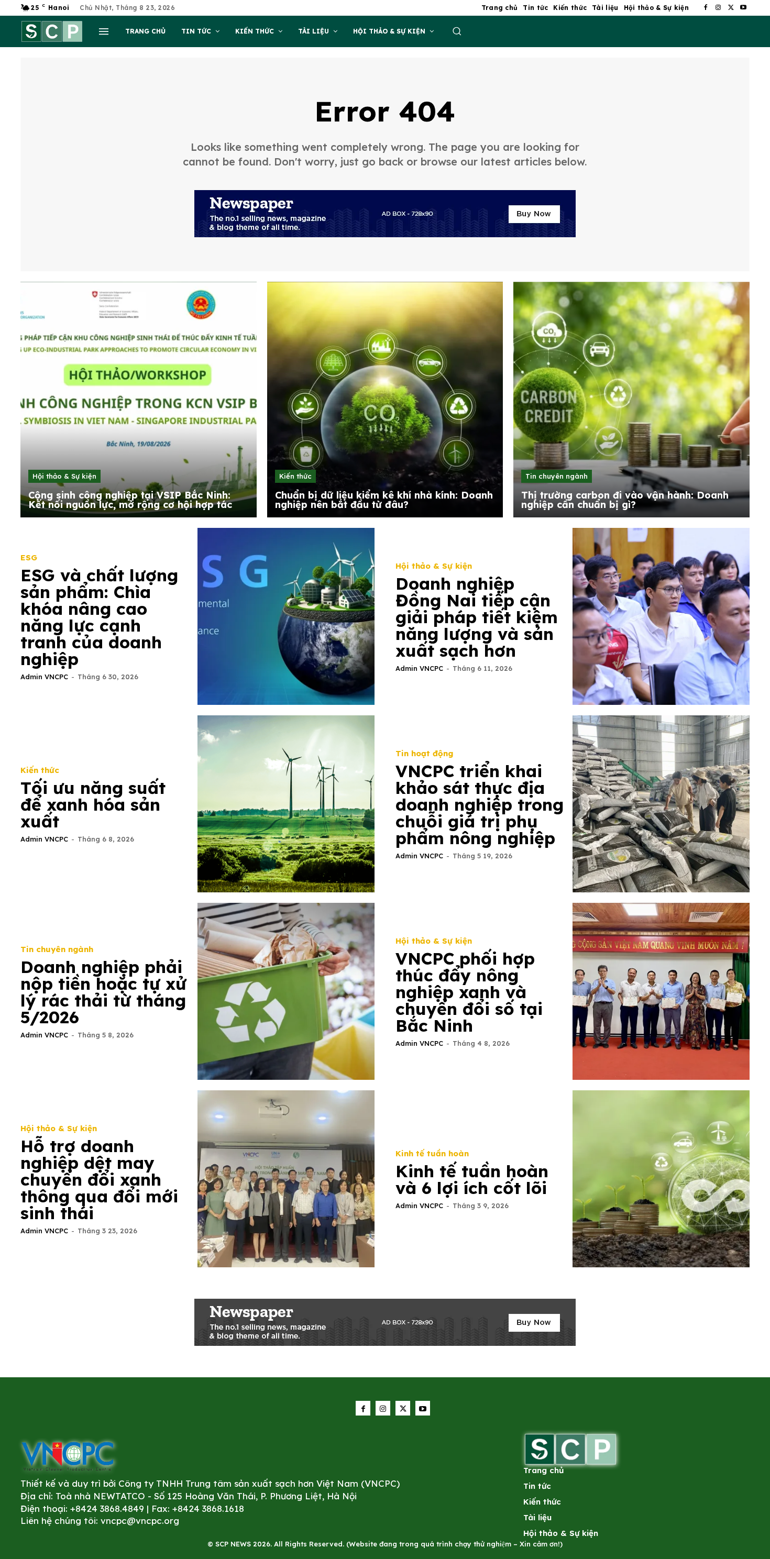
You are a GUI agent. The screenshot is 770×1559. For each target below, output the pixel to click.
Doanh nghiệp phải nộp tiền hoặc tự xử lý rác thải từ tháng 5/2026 (103, 991)
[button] (456, 31)
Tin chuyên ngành (556, 476)
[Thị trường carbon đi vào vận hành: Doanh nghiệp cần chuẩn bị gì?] (631, 400)
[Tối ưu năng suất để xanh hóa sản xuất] (286, 803)
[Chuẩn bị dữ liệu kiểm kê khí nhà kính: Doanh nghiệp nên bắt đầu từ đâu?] (385, 400)
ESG (28, 557)
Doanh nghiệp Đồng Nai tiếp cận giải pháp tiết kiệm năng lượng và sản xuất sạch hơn (476, 617)
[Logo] (67, 1455)
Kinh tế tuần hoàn (432, 1153)
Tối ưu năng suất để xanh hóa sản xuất (93, 804)
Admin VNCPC (44, 676)
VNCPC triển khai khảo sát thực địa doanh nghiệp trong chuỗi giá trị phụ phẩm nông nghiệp (479, 804)
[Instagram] (718, 8)
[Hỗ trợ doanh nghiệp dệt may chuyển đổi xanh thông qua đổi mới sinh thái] (286, 1178)
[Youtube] (743, 8)
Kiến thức (295, 476)
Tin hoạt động (424, 753)
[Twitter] (730, 8)
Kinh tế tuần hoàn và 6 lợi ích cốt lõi (471, 1179)
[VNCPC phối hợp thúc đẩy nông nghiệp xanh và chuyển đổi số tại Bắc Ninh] (661, 991)
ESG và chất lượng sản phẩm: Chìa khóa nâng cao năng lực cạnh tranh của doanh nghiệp (99, 617)
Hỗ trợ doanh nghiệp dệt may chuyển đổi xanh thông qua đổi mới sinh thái (99, 1179)
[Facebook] (705, 8)
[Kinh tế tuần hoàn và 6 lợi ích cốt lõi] (661, 1178)
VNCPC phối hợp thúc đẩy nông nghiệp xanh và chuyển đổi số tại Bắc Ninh (469, 992)
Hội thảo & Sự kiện (64, 476)
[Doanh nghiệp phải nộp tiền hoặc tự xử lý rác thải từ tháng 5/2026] (286, 991)
